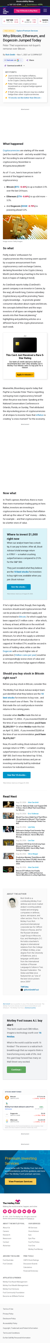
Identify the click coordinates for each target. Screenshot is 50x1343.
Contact (6, 1242)
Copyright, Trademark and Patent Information (20, 1328)
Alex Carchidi (33, 802)
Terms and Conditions (11, 1333)
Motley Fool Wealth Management (15, 1285)
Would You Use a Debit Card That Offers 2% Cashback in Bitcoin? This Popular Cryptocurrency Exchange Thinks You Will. (31, 820)
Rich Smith (10, 55)
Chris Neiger (33, 854)
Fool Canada (7, 1264)
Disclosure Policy (9, 1319)
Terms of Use (8, 1309)
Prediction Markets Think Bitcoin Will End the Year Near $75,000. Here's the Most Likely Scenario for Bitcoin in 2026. (30, 860)
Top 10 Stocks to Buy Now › (27, 11)
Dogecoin (7, 651)
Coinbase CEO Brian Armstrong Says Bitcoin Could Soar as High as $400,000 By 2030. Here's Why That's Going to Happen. (30, 847)
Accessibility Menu (25, 1)
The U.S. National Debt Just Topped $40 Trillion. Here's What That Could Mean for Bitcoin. (31, 808)
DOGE (24, 206)
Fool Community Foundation (13, 1292)
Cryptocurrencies (11, 150)
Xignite (21, 1218)
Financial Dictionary (30, 1271)
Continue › (16, 1069)
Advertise (6, 1245)
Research (6, 1235)
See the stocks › (18, 587)
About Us (6, 1228)
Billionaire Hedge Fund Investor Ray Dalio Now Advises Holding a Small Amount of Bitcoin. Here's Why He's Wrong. (30, 834)
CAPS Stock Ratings (31, 1260)
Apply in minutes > (25, 375)
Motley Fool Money (35, 1249)
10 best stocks (21, 572)
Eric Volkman (33, 814)
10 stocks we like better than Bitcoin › (24, 98)
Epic (30, 1235)
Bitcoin (22, 616)
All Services (32, 1228)
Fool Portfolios (33, 1242)
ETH (20, 196)
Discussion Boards (30, 1264)
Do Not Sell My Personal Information (16, 1338)
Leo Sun (31, 840)
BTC (17, 187)
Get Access (8, 1109)
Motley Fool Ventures (11, 1289)
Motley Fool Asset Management (15, 1282)
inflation (40, 415)
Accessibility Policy (10, 1323)
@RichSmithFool (31, 990)
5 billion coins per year (25, 655)
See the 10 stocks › (16, 775)
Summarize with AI (14, 66)
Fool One (31, 1245)
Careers (6, 1231)
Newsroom (7, 1238)
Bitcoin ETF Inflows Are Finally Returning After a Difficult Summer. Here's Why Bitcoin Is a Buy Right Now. (31, 873)
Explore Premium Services (27, 31)
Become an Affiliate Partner (13, 1296)
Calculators (27, 1267)
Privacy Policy (8, 1314)
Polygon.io (30, 1218)
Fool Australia (8, 1260)
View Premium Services (20, 1181)
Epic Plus (31, 1238)
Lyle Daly (31, 827)
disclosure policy (30, 1008)
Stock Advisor (33, 1231)
